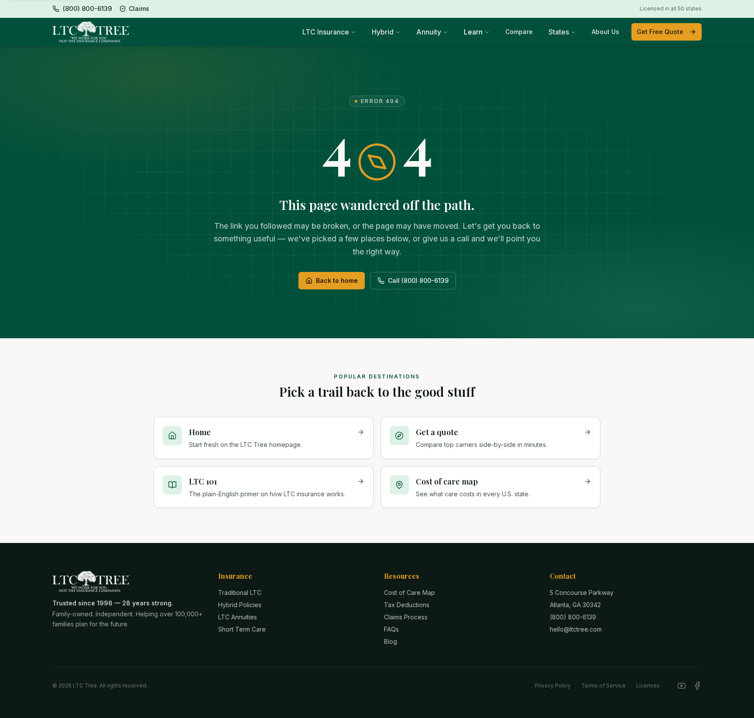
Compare (519, 31)
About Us (605, 31)
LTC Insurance (325, 31)
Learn (473, 31)
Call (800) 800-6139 (418, 280)
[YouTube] (681, 685)
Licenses (648, 685)
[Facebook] (697, 685)
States (558, 31)
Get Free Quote (660, 31)
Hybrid (383, 31)
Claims (139, 8)
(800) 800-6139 (573, 617)
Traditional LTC (239, 592)
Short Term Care (242, 629)
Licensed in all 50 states (671, 8)
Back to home (337, 280)
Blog (390, 641)
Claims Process (406, 617)
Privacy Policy (553, 685)
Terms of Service (603, 685)
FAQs (391, 629)
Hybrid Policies (239, 604)
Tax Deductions (406, 604)
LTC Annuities (237, 617)
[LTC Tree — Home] (91, 31)
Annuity (428, 31)
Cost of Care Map (409, 592)
